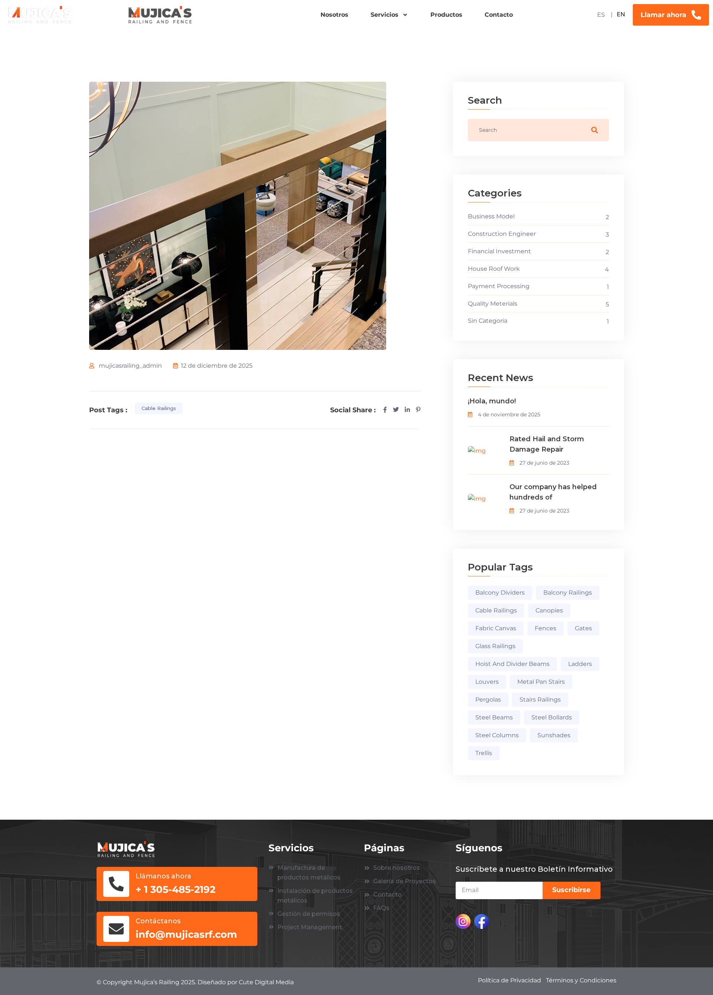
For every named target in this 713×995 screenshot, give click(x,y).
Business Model (491, 216)
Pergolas (488, 699)
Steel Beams (494, 717)
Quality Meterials (492, 303)
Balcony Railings (567, 592)
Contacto (499, 14)
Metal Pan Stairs (541, 681)
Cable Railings (158, 408)
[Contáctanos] (116, 929)
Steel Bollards (551, 717)
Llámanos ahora (163, 876)
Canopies (549, 610)
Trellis (483, 753)
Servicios (384, 14)
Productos (446, 14)
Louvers (487, 681)
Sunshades (553, 735)
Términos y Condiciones (581, 980)
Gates (583, 628)
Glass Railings (495, 646)
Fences (545, 628)
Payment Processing (499, 286)
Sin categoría (487, 320)
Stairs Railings (540, 699)
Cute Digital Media (266, 982)
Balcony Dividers (500, 592)
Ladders (580, 663)
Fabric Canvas (495, 628)
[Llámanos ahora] (116, 884)
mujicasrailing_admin (130, 365)
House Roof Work (494, 268)
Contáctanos (158, 921)
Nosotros (334, 14)
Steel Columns (497, 735)
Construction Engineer (502, 233)
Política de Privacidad (509, 980)
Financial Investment (499, 251)
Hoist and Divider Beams (512, 663)
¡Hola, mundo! (492, 401)
